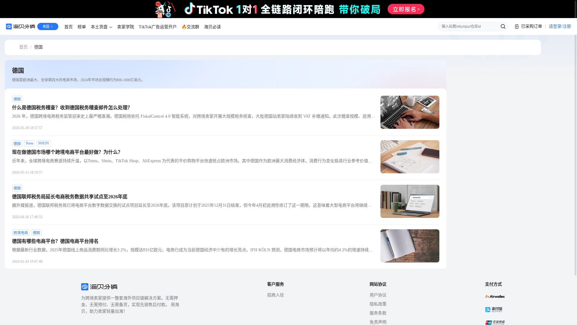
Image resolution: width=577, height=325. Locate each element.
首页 (68, 27)
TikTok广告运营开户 (158, 27)
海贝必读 (212, 27)
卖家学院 (125, 27)
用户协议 (378, 295)
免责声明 (378, 322)
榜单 (82, 27)
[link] (23, 47)
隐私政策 (378, 304)
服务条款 (378, 313)
